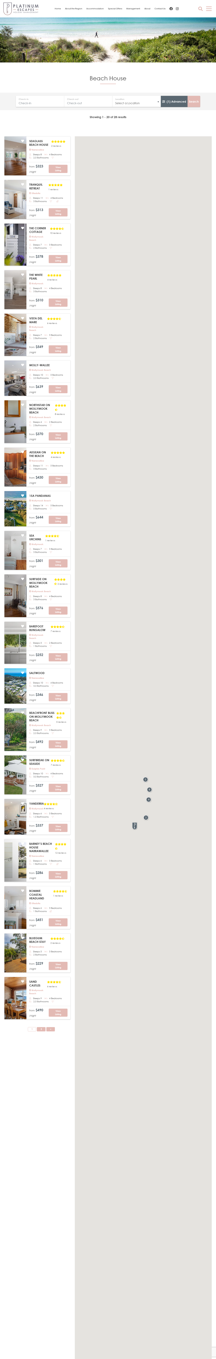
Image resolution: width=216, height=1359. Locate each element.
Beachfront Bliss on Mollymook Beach (41, 716)
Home (58, 8)
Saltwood (37, 673)
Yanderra (36, 803)
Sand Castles (34, 983)
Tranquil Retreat (36, 186)
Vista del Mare (35, 320)
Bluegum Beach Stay (37, 939)
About (147, 8)
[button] (134, 826)
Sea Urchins (35, 537)
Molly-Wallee (39, 365)
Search (194, 101)
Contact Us (160, 8)
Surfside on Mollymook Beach (38, 582)
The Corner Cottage (37, 230)
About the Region (73, 8)
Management (133, 8)
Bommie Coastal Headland (36, 894)
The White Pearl (36, 276)
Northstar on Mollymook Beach (39, 408)
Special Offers (115, 8)
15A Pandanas (40, 495)
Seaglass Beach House (38, 142)
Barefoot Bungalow (37, 628)
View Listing (58, 169)
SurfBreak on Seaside (39, 761)
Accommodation (95, 8)
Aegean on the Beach (37, 454)
